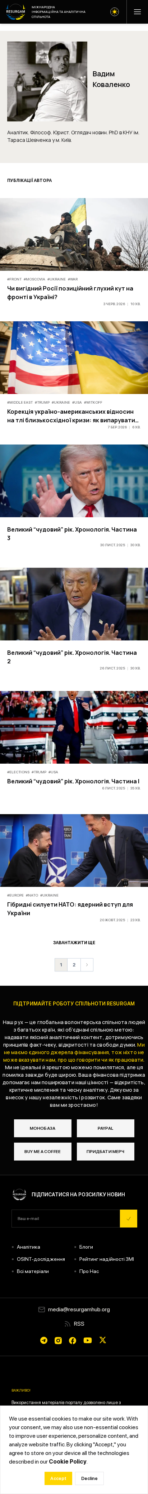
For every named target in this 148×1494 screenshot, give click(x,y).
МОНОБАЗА (42, 1128)
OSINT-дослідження (41, 1259)
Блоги (86, 1247)
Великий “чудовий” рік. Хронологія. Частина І (73, 781)
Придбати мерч (106, 1151)
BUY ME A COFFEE (42, 1151)
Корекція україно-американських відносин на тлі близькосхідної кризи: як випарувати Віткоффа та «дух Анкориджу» (71, 420)
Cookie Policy (68, 1461)
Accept (58, 1478)
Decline (89, 1478)
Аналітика (28, 1247)
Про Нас (89, 1271)
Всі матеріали (33, 1271)
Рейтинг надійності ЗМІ (106, 1259)
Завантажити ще (74, 942)
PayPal (105, 1128)
